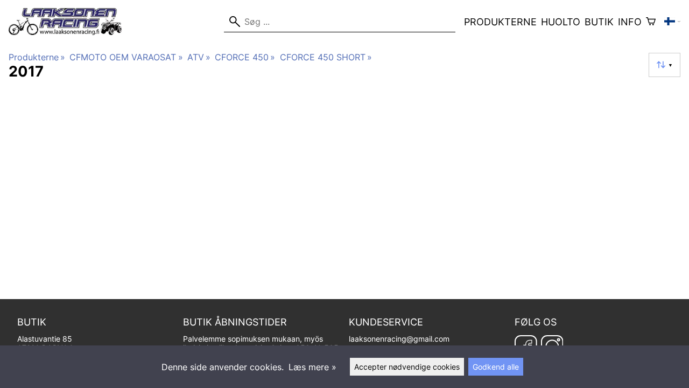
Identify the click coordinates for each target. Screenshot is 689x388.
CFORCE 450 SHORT (326, 57)
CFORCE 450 (245, 57)
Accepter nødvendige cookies (407, 366)
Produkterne (500, 21)
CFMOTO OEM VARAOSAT (125, 57)
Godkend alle (496, 366)
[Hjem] (70, 31)
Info (630, 21)
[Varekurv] (651, 21)
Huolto (560, 21)
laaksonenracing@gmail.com (399, 338)
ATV (198, 57)
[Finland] (672, 21)
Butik (599, 21)
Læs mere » (312, 367)
